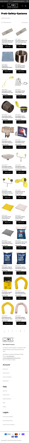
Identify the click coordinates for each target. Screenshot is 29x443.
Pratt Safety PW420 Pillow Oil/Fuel (20, 217)
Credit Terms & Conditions (9, 424)
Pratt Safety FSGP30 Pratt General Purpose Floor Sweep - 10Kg (7, 268)
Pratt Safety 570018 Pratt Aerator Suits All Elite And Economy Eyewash (7, 117)
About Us (5, 391)
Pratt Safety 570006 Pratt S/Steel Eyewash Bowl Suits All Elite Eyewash (7, 167)
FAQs (4, 402)
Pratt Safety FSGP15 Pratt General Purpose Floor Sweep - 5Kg (20, 268)
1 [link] (4, 331)
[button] (2, 6)
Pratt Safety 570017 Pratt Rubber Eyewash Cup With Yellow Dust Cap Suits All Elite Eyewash (20, 117)
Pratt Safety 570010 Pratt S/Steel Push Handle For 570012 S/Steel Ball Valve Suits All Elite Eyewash (21, 142)
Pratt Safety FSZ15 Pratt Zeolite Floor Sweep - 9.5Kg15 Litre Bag (21, 243)
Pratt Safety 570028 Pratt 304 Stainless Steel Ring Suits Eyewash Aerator (20, 66)
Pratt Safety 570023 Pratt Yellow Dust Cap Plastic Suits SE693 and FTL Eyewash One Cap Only (8, 92)
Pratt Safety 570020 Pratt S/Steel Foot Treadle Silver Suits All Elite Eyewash (21, 92)
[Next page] (24, 331)
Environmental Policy (8, 420)
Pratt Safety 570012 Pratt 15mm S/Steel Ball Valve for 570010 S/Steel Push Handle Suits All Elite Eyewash (8, 142)
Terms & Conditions (7, 377)
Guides (4, 406)
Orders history (6, 373)
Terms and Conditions (8, 416)
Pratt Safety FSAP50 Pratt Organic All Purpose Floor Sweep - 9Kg (7, 293)
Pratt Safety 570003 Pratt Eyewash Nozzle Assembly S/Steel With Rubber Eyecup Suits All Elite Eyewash (7, 192)
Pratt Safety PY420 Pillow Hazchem (6, 217)
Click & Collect (6, 394)
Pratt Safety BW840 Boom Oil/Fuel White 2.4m (20, 318)
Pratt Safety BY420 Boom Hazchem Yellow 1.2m (7, 318)
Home (2, 9)
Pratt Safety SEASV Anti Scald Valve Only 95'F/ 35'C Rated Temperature (8, 41)
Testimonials (6, 381)
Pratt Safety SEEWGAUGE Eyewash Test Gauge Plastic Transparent (7, 66)
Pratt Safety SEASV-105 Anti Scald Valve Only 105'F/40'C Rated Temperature (21, 41)
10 (20, 331)
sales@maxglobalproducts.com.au (11, 358)
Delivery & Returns (7, 398)
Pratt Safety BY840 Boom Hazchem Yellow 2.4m (21, 293)
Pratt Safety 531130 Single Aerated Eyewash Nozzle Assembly (20, 192)
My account (5, 369)
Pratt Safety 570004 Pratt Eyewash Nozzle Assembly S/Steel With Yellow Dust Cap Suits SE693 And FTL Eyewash (21, 167)
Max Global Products (16, 440)
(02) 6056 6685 (10, 356)
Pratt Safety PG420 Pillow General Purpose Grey (8, 243)
